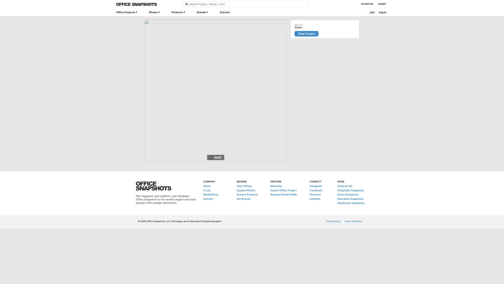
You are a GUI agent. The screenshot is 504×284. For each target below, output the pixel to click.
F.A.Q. (207, 190)
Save (217, 157)
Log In (382, 12)
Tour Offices (244, 186)
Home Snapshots (348, 194)
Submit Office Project (283, 190)
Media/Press (211, 194)
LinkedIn (315, 198)
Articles (225, 12)
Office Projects (125, 12)
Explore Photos (246, 190)
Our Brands (243, 198)
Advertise (367, 4)
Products (177, 12)
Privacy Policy (333, 221)
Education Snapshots (350, 198)
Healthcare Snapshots (351, 203)
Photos (153, 12)
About (207, 186)
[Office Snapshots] (147, 4)
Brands (201, 12)
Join (372, 12)
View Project (306, 33)
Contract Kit (344, 186)
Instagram (316, 186)
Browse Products (247, 194)
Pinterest (315, 194)
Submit (382, 4)
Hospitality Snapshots (350, 190)
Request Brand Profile (283, 194)
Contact (208, 198)
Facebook (316, 190)
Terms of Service (353, 221)
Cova (298, 27)
